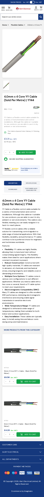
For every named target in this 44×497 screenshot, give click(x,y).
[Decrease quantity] (5, 152)
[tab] (6, 85)
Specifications (31, 183)
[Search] (40, 17)
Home (4, 25)
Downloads (12, 189)
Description (12, 183)
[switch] (32, 2)
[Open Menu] (3, 7)
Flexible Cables (17, 25)
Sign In (36, 10)
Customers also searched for (31, 189)
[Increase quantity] (13, 152)
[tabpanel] (22, 53)
